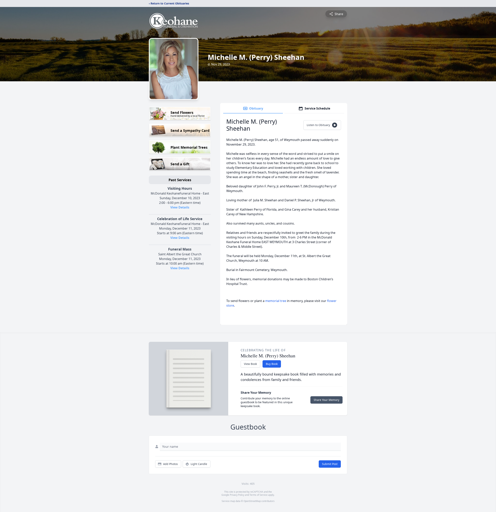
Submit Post (330, 464)
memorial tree (275, 301)
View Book (250, 364)
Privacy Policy (237, 495)
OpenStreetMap (252, 501)
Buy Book (272, 364)
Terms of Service (259, 495)
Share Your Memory (326, 400)
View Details (179, 207)
